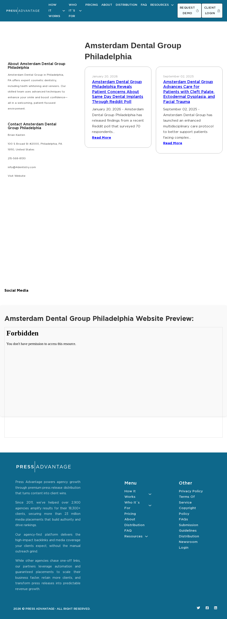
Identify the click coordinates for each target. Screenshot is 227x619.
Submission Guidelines (188, 528)
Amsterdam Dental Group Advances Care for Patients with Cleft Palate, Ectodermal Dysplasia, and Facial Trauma (189, 92)
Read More (101, 137)
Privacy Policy (191, 491)
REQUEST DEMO (187, 11)
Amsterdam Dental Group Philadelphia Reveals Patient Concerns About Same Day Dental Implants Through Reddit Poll (117, 92)
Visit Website (16, 176)
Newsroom (188, 541)
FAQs (183, 519)
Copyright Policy (187, 511)
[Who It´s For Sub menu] (80, 10)
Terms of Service (187, 499)
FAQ (144, 5)
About (106, 5)
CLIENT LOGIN (210, 11)
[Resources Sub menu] (172, 5)
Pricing (91, 5)
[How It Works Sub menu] (63, 10)
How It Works (54, 10)
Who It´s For (73, 10)
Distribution (126, 5)
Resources (159, 5)
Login (183, 547)
